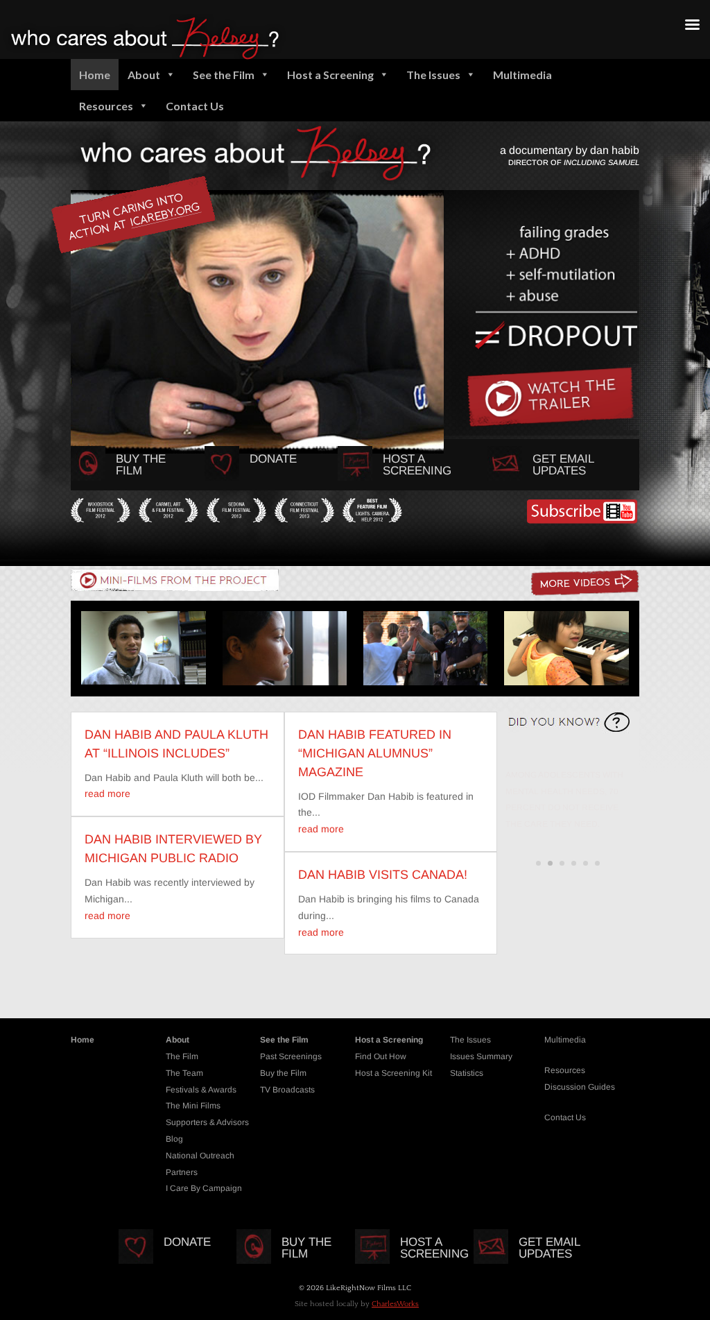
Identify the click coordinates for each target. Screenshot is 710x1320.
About (144, 74)
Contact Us (195, 105)
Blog (174, 1139)
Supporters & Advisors (207, 1122)
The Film (182, 1056)
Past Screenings (291, 1056)
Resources (106, 105)
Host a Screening (330, 74)
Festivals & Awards (201, 1090)
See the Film (223, 74)
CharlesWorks (395, 1304)
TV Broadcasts (287, 1090)
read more (107, 793)
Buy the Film (141, 464)
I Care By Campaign (204, 1188)
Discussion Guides (579, 1087)
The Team (184, 1073)
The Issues (433, 74)
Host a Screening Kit (393, 1073)
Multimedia (522, 74)
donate (273, 458)
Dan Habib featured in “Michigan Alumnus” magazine (374, 753)
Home (94, 74)
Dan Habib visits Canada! (382, 875)
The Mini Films (193, 1106)
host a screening (417, 464)
